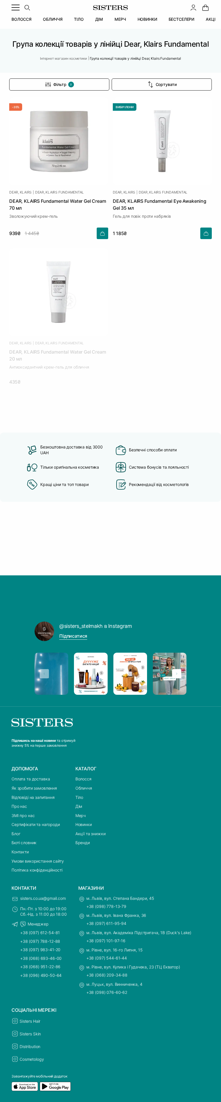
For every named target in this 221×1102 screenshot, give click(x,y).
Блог (16, 833)
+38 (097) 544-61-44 (106, 957)
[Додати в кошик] (102, 233)
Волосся (83, 778)
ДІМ (99, 19)
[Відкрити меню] (16, 7)
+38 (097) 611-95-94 (106, 923)
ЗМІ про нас (23, 815)
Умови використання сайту (38, 861)
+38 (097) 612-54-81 (40, 932)
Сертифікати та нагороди (36, 824)
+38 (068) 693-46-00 (41, 958)
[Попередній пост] (44, 673)
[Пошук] (27, 7)
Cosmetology (32, 1059)
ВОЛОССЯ (21, 19)
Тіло (79, 797)
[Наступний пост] (176, 673)
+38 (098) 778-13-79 (106, 906)
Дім (79, 806)
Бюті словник (24, 842)
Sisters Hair (30, 1021)
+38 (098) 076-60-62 (106, 992)
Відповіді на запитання (33, 797)
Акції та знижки (90, 833)
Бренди (82, 842)
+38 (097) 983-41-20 (40, 949)
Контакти (20, 851)
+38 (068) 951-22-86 (40, 966)
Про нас (19, 806)
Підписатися (73, 636)
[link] (205, 7)
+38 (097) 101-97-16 (105, 940)
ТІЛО (78, 19)
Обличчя (83, 788)
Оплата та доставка (31, 778)
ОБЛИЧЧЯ (52, 19)
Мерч (80, 815)
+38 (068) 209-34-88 (106, 975)
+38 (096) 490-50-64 (41, 975)
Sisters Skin (30, 1033)
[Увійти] (193, 7)
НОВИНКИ (147, 19)
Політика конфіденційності (37, 870)
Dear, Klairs (20, 192)
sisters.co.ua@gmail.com (43, 898)
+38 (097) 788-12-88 (40, 941)
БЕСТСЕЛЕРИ (182, 19)
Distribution (30, 1046)
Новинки (83, 824)
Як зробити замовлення (34, 788)
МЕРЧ (120, 19)
